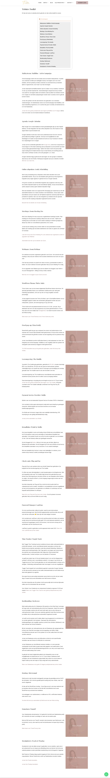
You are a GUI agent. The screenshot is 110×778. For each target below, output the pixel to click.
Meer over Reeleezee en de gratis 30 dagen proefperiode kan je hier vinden (42, 664)
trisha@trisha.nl (43, 310)
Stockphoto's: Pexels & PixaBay (48, 66)
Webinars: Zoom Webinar (46, 34)
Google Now (47, 144)
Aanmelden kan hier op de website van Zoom (34, 240)
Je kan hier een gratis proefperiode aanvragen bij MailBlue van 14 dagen (41, 110)
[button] (106, 774)
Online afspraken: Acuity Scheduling (49, 28)
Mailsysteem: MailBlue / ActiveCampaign (50, 23)
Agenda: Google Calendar (46, 26)
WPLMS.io (52, 364)
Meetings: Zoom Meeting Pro (47, 31)
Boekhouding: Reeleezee (46, 58)
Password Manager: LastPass (47, 53)
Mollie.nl (34, 442)
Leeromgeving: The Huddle (46, 42)
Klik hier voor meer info (28, 160)
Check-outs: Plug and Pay (46, 50)
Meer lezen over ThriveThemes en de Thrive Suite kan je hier (38, 316)
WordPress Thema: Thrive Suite (47, 36)
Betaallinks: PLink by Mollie (46, 47)
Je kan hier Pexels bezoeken (29, 760)
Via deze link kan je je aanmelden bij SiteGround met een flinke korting (40, 700)
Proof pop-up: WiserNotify (46, 39)
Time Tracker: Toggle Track (46, 55)
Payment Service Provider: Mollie (48, 44)
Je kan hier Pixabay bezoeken (30, 764)
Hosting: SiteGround (45, 61)
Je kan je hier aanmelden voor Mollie (31, 418)
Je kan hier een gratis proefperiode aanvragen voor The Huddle (38, 382)
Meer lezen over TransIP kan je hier (31, 728)
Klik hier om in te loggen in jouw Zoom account (34, 274)
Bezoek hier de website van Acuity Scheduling (34, 202)
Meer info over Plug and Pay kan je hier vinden (34, 494)
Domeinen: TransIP (44, 63)
